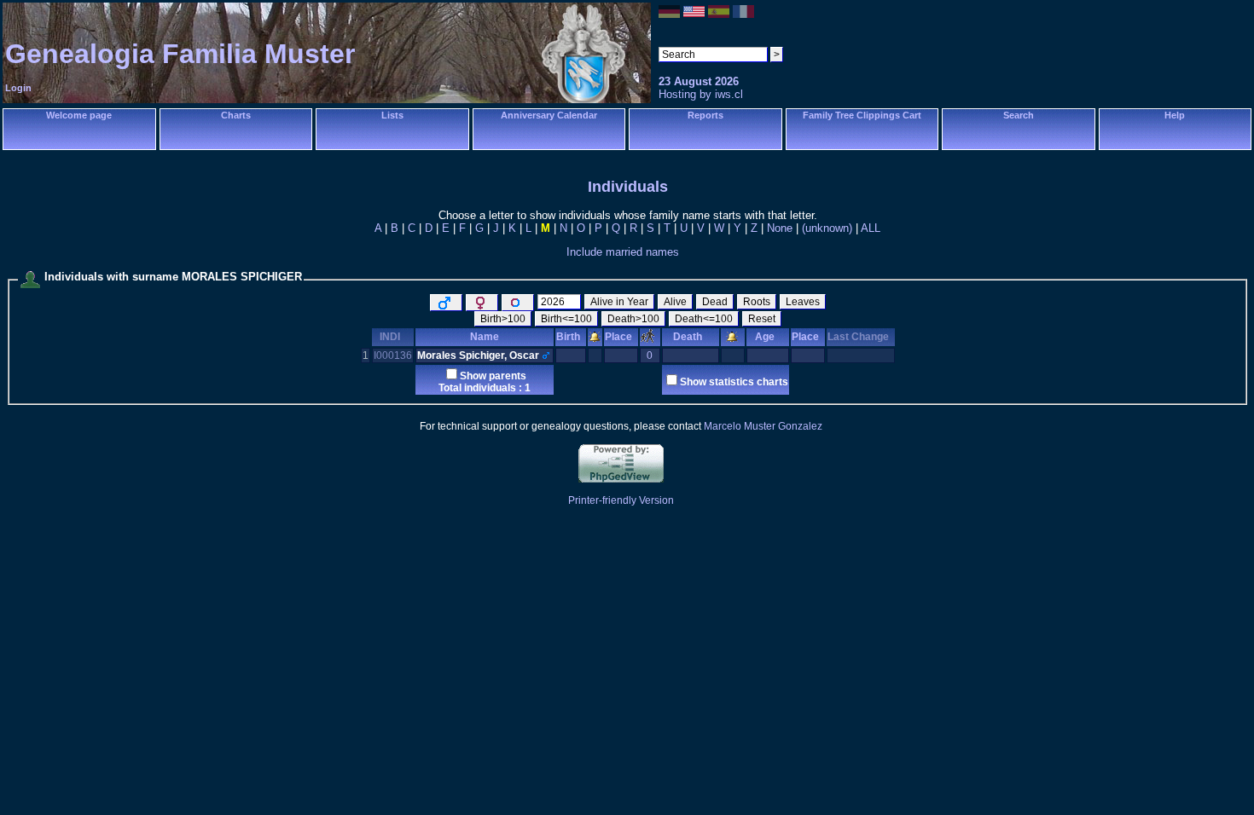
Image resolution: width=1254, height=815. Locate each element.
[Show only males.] (446, 302)
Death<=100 (704, 319)
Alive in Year (619, 302)
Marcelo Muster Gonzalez (763, 426)
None (779, 228)
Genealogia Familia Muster (180, 53)
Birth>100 (502, 319)
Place (618, 337)
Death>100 (633, 319)
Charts (236, 115)
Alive (675, 302)
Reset (761, 319)
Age (765, 337)
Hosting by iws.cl (701, 94)
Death (687, 337)
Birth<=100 (566, 319)
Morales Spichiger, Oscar (478, 355)
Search (1018, 115)
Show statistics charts (734, 382)
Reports (705, 115)
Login (18, 88)
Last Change (858, 337)
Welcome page (79, 115)
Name (484, 337)
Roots (756, 302)
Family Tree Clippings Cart (862, 115)
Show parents (493, 376)
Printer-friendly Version (621, 500)
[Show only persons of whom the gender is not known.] (518, 302)
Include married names (622, 252)
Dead (715, 302)
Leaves (803, 302)
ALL (870, 228)
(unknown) (827, 228)
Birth (568, 337)
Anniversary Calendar (549, 115)
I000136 (393, 355)
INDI (390, 337)
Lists (392, 115)
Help (1174, 115)
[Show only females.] (482, 302)
